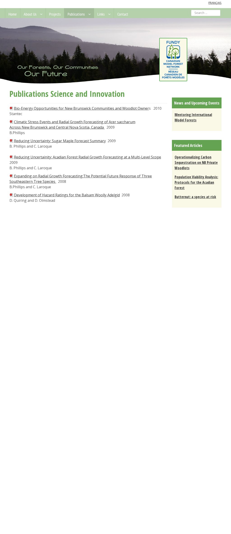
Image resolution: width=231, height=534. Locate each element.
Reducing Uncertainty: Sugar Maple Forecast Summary (60, 140)
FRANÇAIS (215, 3)
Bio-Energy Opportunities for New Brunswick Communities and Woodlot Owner (81, 108)
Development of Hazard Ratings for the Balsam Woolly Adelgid (67, 195)
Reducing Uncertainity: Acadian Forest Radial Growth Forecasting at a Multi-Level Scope (87, 157)
